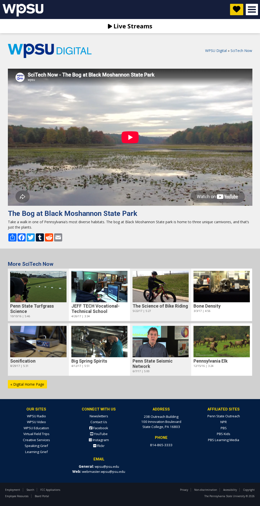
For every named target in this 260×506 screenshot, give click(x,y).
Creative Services (36, 440)
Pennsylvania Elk (210, 361)
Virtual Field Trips (36, 434)
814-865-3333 (161, 445)
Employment (12, 490)
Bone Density (207, 306)
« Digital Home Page (27, 384)
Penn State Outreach (223, 416)
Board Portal (42, 496)
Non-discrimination (205, 490)
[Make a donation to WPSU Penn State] (236, 9)
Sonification (23, 361)
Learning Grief (36, 451)
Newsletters (99, 416)
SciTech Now (241, 50)
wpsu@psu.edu (107, 466)
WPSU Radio (36, 416)
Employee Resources (16, 496)
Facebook (100, 428)
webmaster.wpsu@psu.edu (103, 471)
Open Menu (252, 9)
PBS (224, 428)
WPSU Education (36, 428)
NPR (223, 422)
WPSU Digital (216, 50)
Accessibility (230, 490)
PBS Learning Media (223, 440)
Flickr (100, 445)
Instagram (100, 440)
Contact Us (98, 422)
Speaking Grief (36, 445)
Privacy (184, 490)
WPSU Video (36, 422)
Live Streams (132, 26)
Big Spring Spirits (89, 361)
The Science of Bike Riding (160, 306)
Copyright (249, 490)
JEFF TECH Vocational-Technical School (95, 309)
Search (30, 490)
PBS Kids (223, 434)
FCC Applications (50, 490)
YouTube (100, 434)
